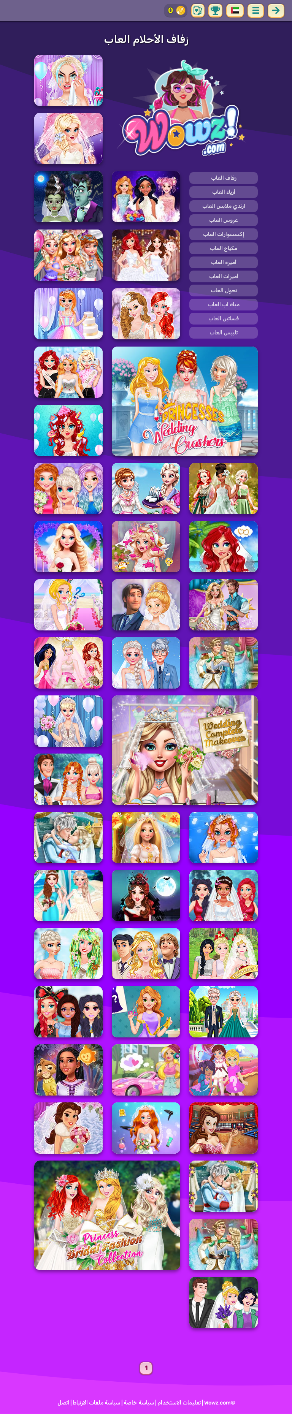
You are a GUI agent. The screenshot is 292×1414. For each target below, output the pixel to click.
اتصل (63, 1403)
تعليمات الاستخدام (179, 1403)
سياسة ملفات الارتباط (96, 1403)
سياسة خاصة (139, 1403)
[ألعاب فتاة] (185, 109)
